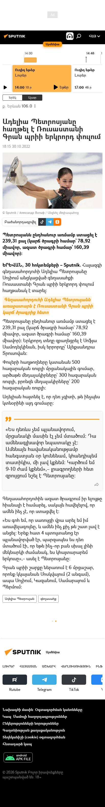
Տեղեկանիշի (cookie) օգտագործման (34, 737)
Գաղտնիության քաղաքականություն (34, 730)
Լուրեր (21, 75)
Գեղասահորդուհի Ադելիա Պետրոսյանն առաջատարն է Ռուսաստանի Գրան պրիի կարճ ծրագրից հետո (48, 305)
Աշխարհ (49, 666)
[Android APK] (18, 758)
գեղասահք (48, 599)
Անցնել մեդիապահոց (63, 212)
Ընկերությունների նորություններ (31, 723)
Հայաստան (28, 666)
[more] (96, 484)
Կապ (7, 716)
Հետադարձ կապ (17, 743)
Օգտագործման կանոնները (58, 709)
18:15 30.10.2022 (16, 146)
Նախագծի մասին (18, 709)
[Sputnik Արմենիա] (15, 38)
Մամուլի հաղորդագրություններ (40, 716)
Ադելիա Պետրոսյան (19, 599)
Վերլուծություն (76, 666)
